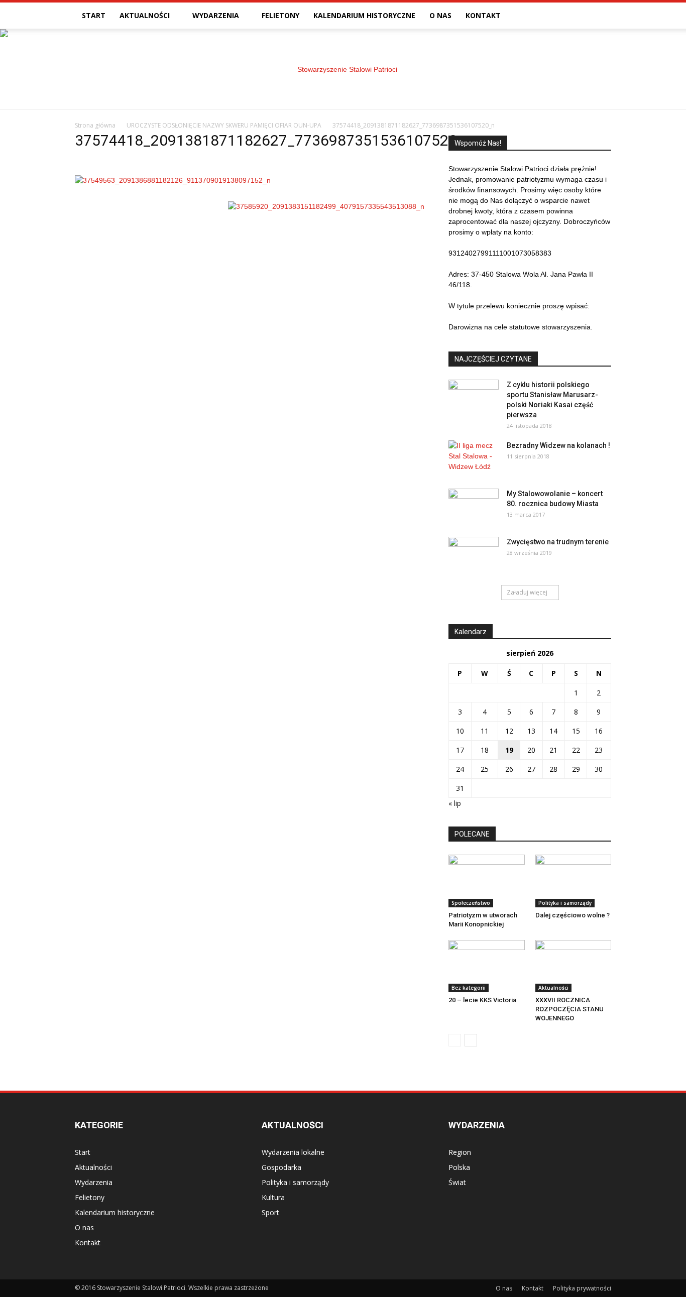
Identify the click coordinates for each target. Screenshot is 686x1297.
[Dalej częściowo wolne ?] (573, 881)
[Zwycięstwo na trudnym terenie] (473, 554)
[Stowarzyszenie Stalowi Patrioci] (343, 69)
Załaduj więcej (527, 592)
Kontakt (483, 15)
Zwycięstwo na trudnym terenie (558, 542)
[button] (599, 16)
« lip (454, 803)
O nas (440, 15)
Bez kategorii (468, 987)
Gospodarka (281, 1167)
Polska (459, 1167)
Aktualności (145, 15)
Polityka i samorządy (565, 902)
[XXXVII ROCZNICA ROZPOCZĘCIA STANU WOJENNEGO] (573, 966)
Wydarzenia (215, 15)
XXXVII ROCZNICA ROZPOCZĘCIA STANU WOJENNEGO (569, 1009)
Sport (270, 1212)
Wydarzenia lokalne (293, 1152)
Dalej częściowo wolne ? (572, 915)
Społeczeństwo (470, 902)
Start (93, 15)
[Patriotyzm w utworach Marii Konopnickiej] (486, 881)
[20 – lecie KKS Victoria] (486, 966)
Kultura (273, 1197)
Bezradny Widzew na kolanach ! (558, 445)
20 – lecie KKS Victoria (482, 1000)
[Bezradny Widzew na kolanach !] (473, 458)
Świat (457, 1182)
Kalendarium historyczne (364, 15)
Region (459, 1152)
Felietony (280, 15)
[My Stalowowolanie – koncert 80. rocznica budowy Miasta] (473, 506)
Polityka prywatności (582, 1288)
